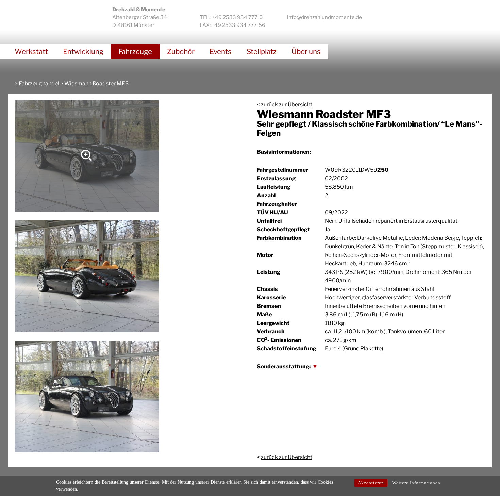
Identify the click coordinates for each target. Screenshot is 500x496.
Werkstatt (31, 51)
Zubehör (181, 51)
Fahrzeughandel (39, 83)
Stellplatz (262, 51)
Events (221, 51)
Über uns (306, 51)
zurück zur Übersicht (286, 104)
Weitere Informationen (416, 482)
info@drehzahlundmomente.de (324, 17)
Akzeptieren (371, 482)
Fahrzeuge (135, 51)
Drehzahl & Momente (51, 16)
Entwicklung (83, 51)
